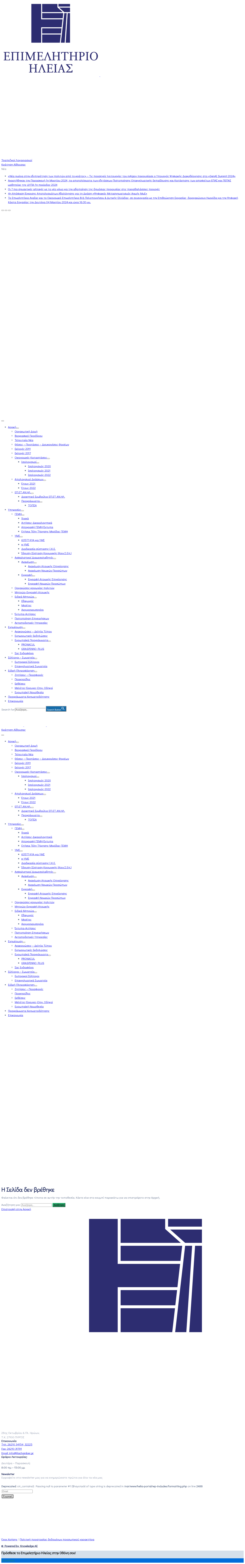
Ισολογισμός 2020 (39, 466)
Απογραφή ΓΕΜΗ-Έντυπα (37, 527)
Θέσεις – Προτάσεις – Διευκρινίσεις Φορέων (42, 444)
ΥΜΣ (17, 536)
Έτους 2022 (28, 488)
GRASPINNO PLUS (32, 649)
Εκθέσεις (20, 683)
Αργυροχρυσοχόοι (32, 610)
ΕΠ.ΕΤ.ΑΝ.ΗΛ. (23, 492)
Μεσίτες (26, 605)
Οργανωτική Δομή (26, 431)
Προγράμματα (30, 501)
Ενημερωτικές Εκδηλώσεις (31, 636)
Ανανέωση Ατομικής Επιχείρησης (48, 566)
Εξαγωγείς (27, 601)
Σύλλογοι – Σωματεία (21, 657)
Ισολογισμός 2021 (39, 470)
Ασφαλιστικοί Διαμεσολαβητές (34, 557)
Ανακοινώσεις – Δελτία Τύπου (33, 631)
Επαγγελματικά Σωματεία (31, 666)
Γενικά (25, 518)
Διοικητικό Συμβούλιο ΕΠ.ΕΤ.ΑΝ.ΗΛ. (43, 496)
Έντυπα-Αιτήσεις (25, 614)
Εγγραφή (26, 575)
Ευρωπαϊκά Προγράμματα (31, 640)
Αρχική (12, 427)
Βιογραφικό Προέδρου (28, 436)
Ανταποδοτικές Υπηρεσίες (31, 623)
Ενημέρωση (15, 627)
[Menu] (17, 428)
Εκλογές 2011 (23, 449)
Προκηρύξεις (22, 679)
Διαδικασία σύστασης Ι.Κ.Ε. (38, 549)
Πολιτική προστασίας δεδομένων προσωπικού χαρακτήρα (57, 1539)
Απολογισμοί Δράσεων (29, 479)
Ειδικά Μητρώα (24, 596)
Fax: (11, 1449)
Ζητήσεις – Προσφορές (29, 675)
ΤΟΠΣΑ (32, 505)
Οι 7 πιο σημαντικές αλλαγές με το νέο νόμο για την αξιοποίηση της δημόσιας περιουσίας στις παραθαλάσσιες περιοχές (84, 189)
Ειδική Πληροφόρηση (21, 670)
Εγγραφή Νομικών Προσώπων (47, 583)
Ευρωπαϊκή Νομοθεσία (29, 692)
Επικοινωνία (15, 701)
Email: (17, 1453)
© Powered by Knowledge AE (19, 1546)
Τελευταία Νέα (24, 440)
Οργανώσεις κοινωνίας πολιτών (34, 588)
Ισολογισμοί (28, 462)
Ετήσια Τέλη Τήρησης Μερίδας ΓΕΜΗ (44, 531)
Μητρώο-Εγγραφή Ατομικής (32, 592)
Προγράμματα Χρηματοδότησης (29, 696)
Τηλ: (16, 1444)
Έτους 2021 (28, 483)
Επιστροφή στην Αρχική (16, 1209)
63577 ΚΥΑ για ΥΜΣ (33, 540)
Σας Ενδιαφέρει (24, 653)
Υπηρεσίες (14, 510)
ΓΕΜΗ (18, 514)
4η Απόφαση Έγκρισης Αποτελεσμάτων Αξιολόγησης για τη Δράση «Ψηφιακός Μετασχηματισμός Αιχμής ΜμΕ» (77, 193)
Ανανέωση (27, 562)
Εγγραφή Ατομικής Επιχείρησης (47, 579)
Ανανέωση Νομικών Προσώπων (47, 570)
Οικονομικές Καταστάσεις (31, 457)
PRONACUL (28, 644)
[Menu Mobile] (2, 420)
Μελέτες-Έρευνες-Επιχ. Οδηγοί (34, 688)
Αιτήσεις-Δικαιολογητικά (36, 523)
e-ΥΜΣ (25, 544)
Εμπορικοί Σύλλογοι (27, 662)
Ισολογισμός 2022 (39, 475)
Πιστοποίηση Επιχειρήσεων (32, 618)
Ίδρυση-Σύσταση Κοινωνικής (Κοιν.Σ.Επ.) (46, 553)
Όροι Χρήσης (9, 1539)
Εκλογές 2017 (23, 453)
